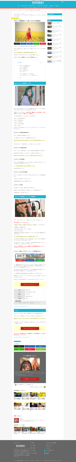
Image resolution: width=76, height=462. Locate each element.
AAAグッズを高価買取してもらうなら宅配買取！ (26, 73)
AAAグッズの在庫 (22, 71)
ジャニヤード (48, 448)
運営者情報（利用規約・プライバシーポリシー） (23, 460)
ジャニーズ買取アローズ (50, 450)
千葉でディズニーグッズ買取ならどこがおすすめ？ (56, 27)
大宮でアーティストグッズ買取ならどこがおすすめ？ (56, 44)
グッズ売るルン (54, 460)
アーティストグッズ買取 (39, 6)
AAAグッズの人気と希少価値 (24, 70)
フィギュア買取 (51, 6)
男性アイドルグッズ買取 (24, 6)
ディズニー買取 (56, 6)
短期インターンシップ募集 (34, 460)
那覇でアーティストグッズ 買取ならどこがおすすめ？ (56, 31)
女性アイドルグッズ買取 (31, 6)
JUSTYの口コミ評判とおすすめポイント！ (22, 306)
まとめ (20, 77)
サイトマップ (41, 460)
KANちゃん (21, 418)
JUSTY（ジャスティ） (49, 445)
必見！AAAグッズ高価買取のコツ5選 (24, 65)
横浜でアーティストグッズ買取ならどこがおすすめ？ (56, 52)
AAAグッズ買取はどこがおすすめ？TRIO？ (22, 337)
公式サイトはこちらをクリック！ (30, 284)
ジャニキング (48, 446)
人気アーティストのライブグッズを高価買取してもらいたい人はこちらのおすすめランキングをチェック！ (38, 7)
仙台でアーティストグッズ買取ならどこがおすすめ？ (56, 57)
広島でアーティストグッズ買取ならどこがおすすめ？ (56, 35)
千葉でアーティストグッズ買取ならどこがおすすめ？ (56, 48)
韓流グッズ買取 (45, 6)
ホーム (18, 6)
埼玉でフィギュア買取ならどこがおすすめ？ (56, 23)
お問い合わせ (46, 460)
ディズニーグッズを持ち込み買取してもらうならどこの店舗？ (56, 61)
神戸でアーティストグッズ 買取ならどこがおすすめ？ (56, 40)
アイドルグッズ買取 (33, 453)
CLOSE (41, 62)
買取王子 (47, 453)
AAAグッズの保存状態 (23, 69)
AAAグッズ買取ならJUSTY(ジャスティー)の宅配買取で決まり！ (29, 75)
